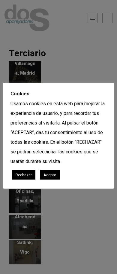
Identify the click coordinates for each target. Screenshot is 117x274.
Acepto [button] (50, 175)
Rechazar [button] (24, 175)
